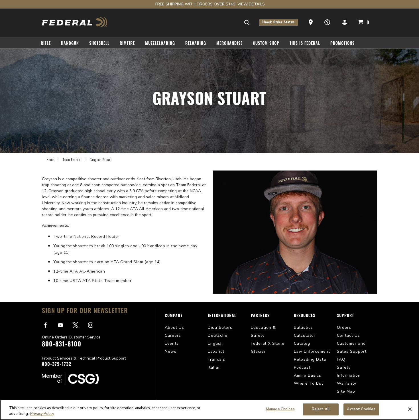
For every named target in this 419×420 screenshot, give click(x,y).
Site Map (346, 391)
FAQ (341, 359)
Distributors (220, 327)
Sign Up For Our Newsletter (85, 311)
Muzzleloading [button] (160, 44)
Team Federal (72, 159)
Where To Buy (309, 383)
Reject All (321, 409)
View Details (251, 4)
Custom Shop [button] (266, 44)
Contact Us (348, 335)
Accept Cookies (361, 409)
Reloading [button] (195, 44)
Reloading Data (310, 359)
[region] (209, 410)
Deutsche (217, 335)
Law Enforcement (312, 351)
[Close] (410, 409)
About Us (174, 327)
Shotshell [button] (99, 44)
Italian (214, 367)
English (215, 343)
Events (172, 343)
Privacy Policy (42, 413)
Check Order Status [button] (279, 22)
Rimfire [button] (127, 44)
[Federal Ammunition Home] (75, 22)
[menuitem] (48, 44)
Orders (344, 327)
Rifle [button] (46, 44)
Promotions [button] (342, 44)
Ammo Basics (307, 375)
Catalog (302, 343)
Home (50, 159)
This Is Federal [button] (305, 44)
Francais (216, 359)
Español (216, 351)
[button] (311, 22)
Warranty (346, 383)
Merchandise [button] (229, 44)
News (170, 351)
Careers (173, 335)
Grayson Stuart (101, 159)
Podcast (302, 367)
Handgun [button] (70, 44)
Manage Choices (280, 409)
